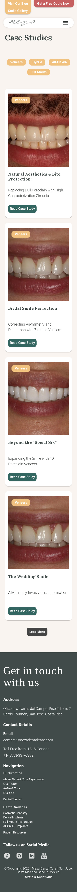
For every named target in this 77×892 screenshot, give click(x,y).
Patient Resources (14, 832)
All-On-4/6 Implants (15, 826)
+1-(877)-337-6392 (18, 755)
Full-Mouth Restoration (18, 821)
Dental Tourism (12, 799)
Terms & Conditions (38, 877)
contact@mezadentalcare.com (28, 740)
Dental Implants (13, 817)
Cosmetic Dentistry (15, 813)
